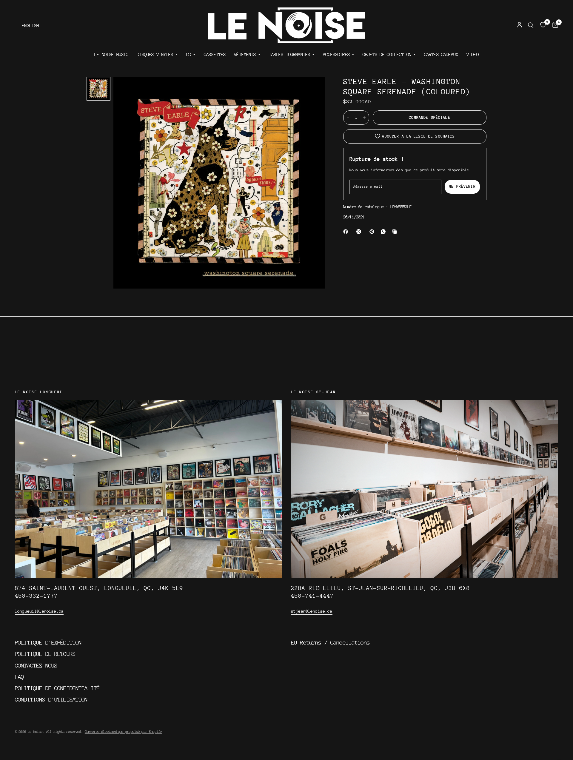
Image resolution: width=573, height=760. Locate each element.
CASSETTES (215, 54)
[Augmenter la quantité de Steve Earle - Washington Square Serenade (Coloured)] (364, 117)
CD (188, 54)
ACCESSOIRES (336, 54)
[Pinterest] (373, 231)
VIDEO (472, 54)
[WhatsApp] (384, 231)
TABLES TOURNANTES (289, 54)
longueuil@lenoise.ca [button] (39, 611)
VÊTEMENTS (245, 54)
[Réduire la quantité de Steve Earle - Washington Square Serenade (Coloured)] (348, 117)
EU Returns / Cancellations (330, 642)
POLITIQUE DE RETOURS (45, 653)
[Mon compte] (519, 25)
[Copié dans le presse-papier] (395, 231)
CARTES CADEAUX (441, 54)
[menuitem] (111, 54)
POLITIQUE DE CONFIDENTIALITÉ (57, 688)
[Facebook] (346, 231)
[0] (553, 25)
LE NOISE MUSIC (111, 54)
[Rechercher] (531, 25)
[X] (359, 231)
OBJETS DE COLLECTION (387, 54)
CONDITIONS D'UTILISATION (51, 699)
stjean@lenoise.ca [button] (311, 611)
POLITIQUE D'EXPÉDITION (48, 642)
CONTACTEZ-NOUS (36, 665)
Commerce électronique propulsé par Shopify (123, 732)
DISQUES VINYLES (155, 54)
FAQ (19, 676)
